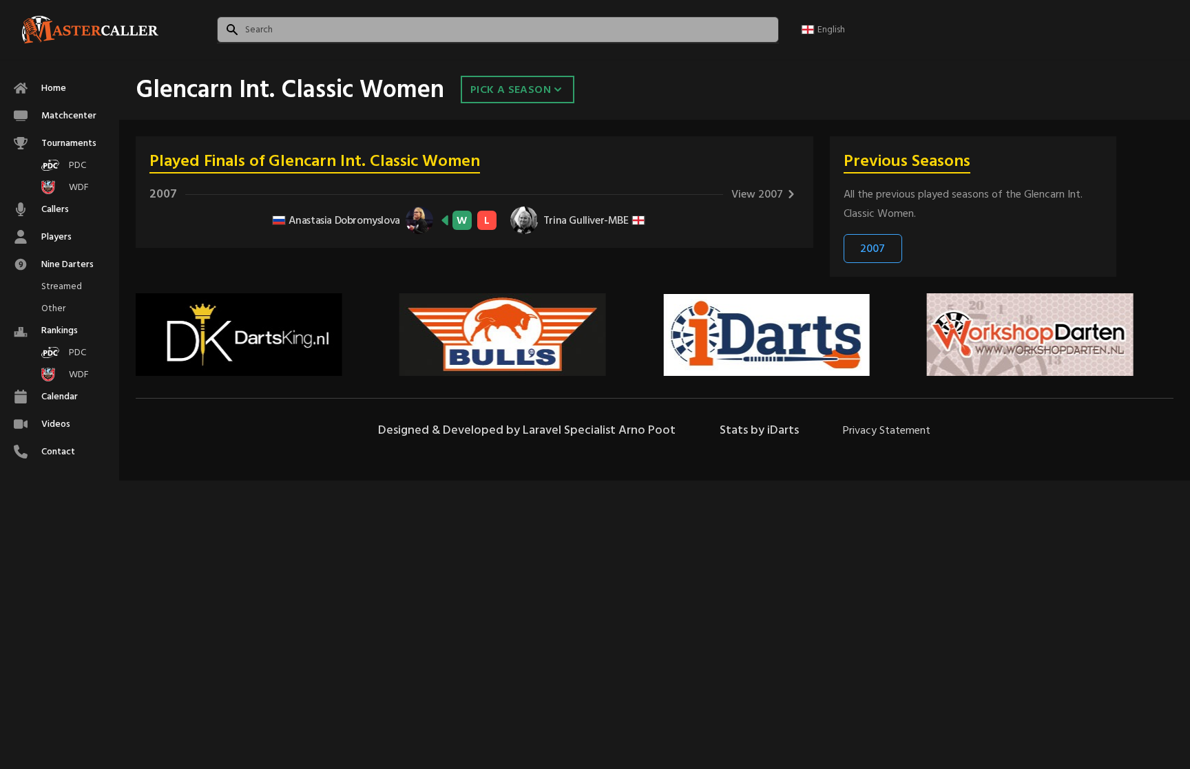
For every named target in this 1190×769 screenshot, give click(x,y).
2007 (872, 248)
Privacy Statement (886, 430)
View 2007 (757, 194)
